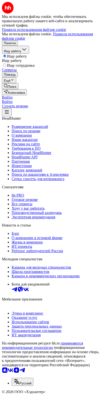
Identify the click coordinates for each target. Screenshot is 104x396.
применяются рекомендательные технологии (42, 345)
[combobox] (22, 382)
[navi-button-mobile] (7, 112)
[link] (10, 86)
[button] (7, 97)
